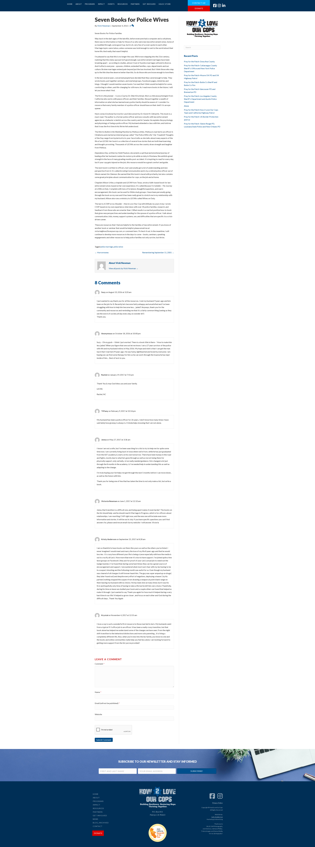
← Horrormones (102, 252)
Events (111, 4)
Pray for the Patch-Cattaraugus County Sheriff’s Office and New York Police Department (200, 68)
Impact (101, 4)
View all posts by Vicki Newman (123, 268)
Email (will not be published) (107, 703)
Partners (135, 4)
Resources (123, 4)
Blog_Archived (101, 823)
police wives (118, 246)
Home (69, 4)
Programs (90, 4)
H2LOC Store (165, 4)
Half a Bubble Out (217, 817)
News (95, 819)
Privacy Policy (217, 803)
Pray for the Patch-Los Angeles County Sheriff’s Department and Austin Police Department (200, 99)
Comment (99, 664)
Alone (186, 106)
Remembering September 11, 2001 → (158, 252)
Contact (97, 826)
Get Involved (149, 4)
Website (98, 714)
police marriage (107, 246)
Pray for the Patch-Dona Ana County (199, 61)
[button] (196, 771)
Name (98, 692)
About (79, 4)
